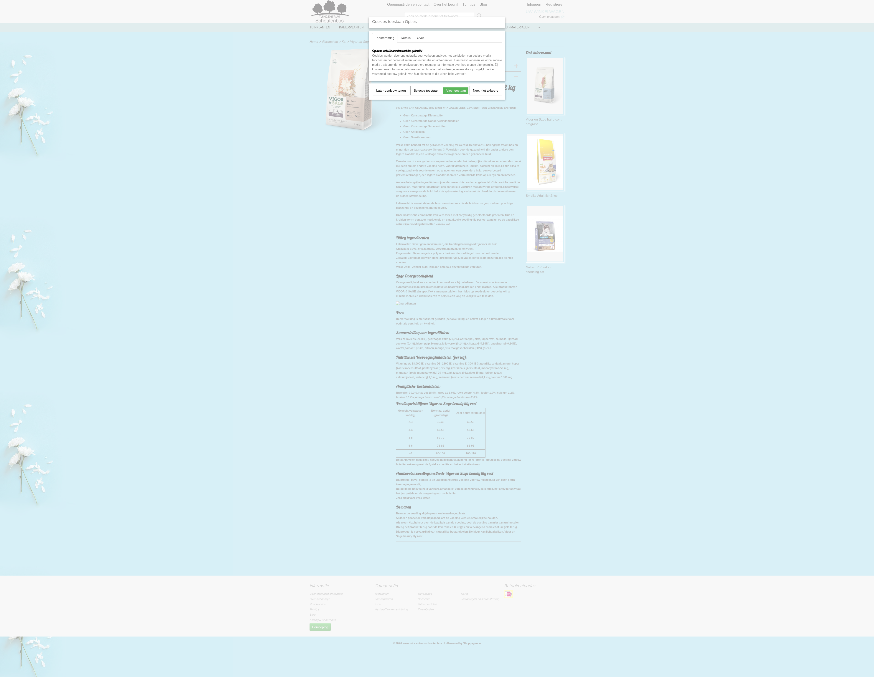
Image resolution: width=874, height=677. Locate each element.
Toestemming (384, 38)
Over (420, 38)
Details (406, 38)
